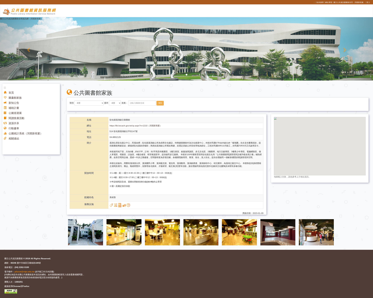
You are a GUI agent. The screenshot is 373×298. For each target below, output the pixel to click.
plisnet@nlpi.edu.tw (25, 271)
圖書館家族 (15, 97)
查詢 (160, 103)
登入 (368, 2)
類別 (72, 103)
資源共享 (13, 123)
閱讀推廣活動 (16, 118)
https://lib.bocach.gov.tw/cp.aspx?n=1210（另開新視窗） (136, 125)
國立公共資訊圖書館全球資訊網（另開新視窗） (21, 18)
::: (314, 2)
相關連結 (13, 138)
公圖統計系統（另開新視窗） (25, 133)
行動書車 (13, 128)
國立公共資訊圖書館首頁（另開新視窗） (349, 2)
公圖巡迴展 (15, 113)
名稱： (125, 103)
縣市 (106, 103)
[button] (28, 49)
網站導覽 (328, 2)
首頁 (11, 92)
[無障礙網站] (10, 291)
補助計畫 (13, 108)
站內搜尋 (320, 2)
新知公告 (13, 102)
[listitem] (86, 232)
